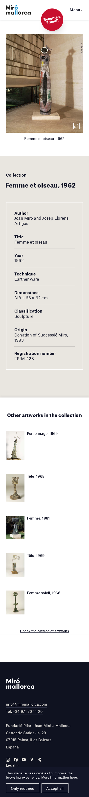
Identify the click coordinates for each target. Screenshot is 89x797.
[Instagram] (8, 760)
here (73, 777)
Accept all (55, 788)
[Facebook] (16, 760)
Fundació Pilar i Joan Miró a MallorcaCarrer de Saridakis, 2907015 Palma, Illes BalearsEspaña (38, 736)
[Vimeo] (32, 760)
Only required (23, 788)
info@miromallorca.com (26, 704)
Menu (75, 9)
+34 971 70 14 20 (28, 711)
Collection (16, 174)
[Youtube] (24, 760)
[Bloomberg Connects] (40, 760)
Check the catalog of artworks (44, 631)
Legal (11, 765)
